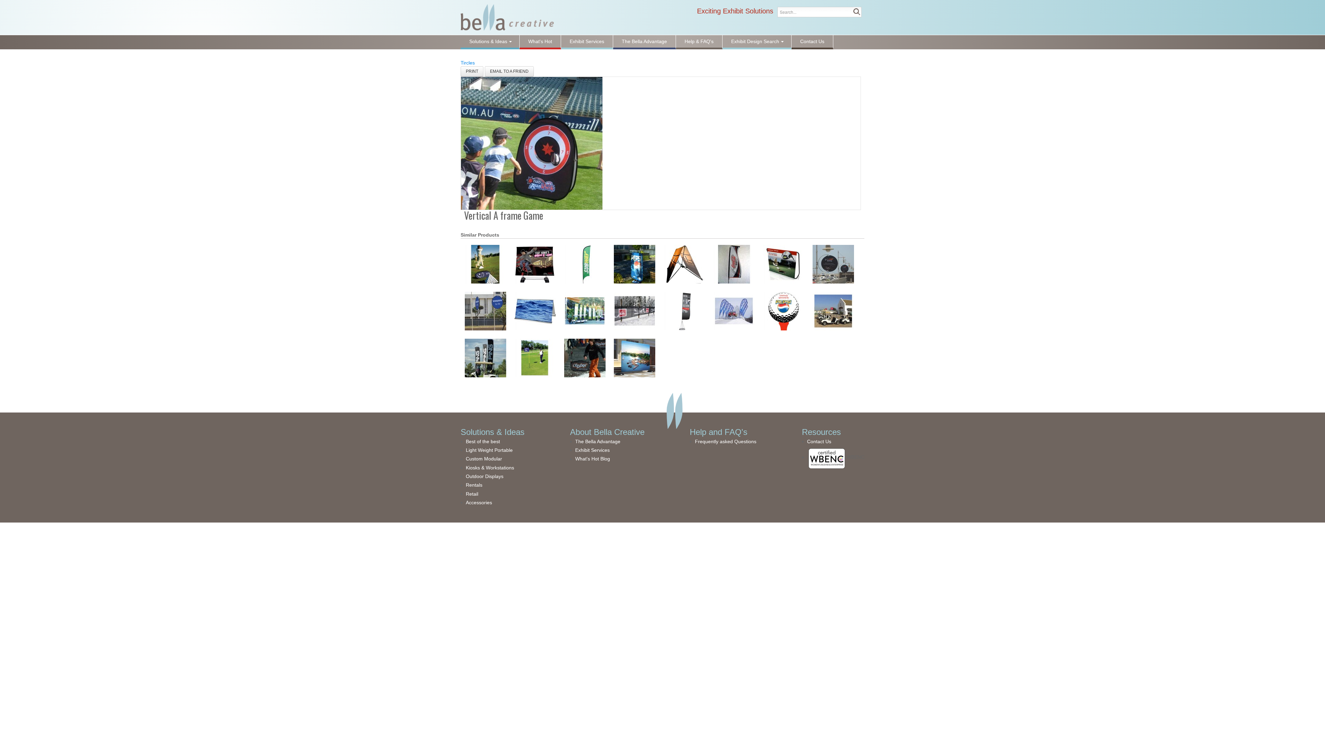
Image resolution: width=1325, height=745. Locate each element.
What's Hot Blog (592, 458)
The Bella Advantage (597, 441)
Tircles (468, 63)
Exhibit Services (592, 450)
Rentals (474, 485)
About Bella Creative (607, 432)
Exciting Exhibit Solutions (735, 11)
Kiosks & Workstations (490, 467)
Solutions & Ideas (492, 432)
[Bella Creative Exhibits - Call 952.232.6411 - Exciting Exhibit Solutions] (507, 17)
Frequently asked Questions (725, 441)
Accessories (479, 502)
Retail (472, 494)
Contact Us (819, 441)
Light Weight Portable (489, 450)
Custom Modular (484, 458)
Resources (821, 432)
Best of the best (483, 441)
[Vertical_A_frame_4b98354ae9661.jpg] (531, 143)
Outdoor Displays (484, 476)
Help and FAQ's (718, 432)
